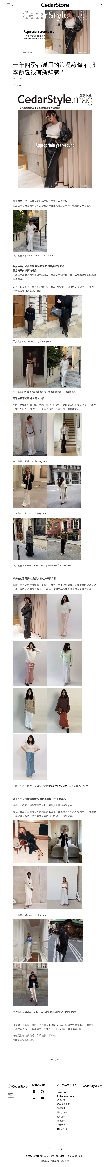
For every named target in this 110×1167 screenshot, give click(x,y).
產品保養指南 (63, 1104)
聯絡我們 (61, 1124)
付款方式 (61, 1116)
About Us (61, 1092)
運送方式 (61, 1120)
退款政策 (65, 1161)
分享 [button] (19, 85)
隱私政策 (55, 1161)
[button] (8, 5)
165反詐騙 (62, 1128)
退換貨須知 (62, 1112)
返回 (56, 1059)
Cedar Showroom (65, 1096)
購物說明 (61, 1108)
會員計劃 (61, 1100)
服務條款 (45, 1161)
